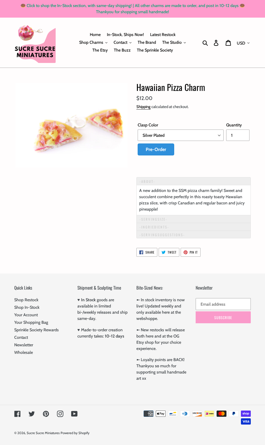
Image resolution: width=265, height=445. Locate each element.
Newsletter (23, 344)
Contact (21, 337)
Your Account (26, 314)
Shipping (143, 106)
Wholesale (23, 352)
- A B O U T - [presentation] (147, 181)
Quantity (234, 125)
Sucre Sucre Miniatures (43, 433)
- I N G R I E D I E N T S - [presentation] (154, 226)
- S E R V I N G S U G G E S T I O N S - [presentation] (161, 234)
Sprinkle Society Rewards (36, 329)
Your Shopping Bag (31, 322)
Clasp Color (148, 125)
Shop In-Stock (26, 307)
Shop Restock (26, 299)
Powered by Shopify (75, 433)
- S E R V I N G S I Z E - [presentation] (153, 219)
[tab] (193, 181)
